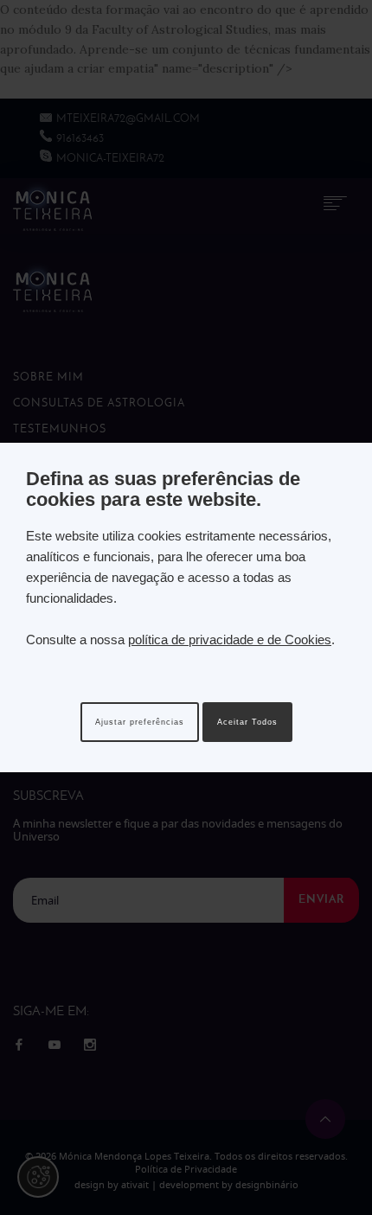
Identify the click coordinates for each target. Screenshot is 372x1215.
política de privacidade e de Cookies (229, 639)
